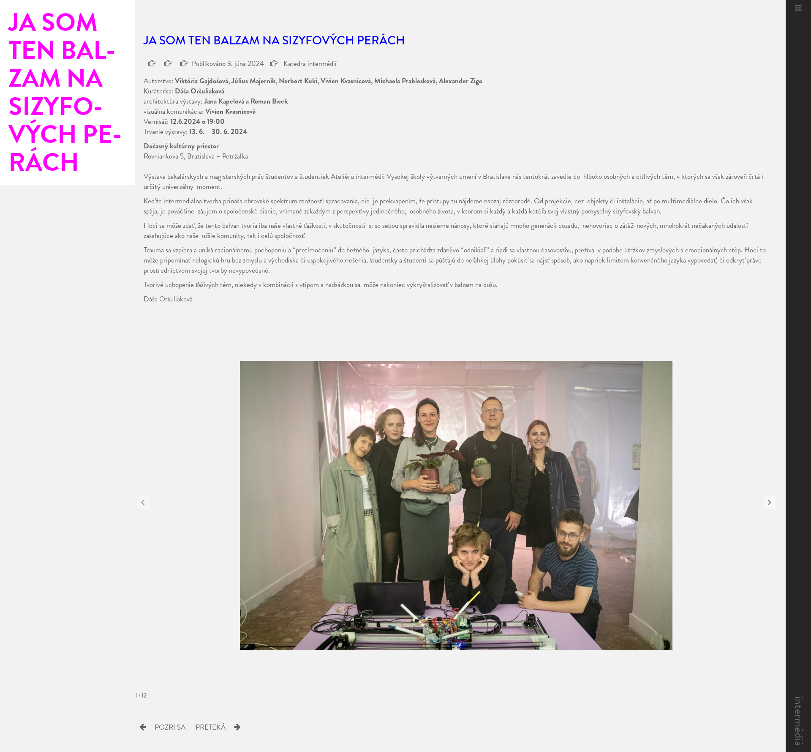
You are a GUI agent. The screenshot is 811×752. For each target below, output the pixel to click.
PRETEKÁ (211, 727)
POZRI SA (170, 727)
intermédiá (799, 721)
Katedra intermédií (309, 63)
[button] (770, 502)
